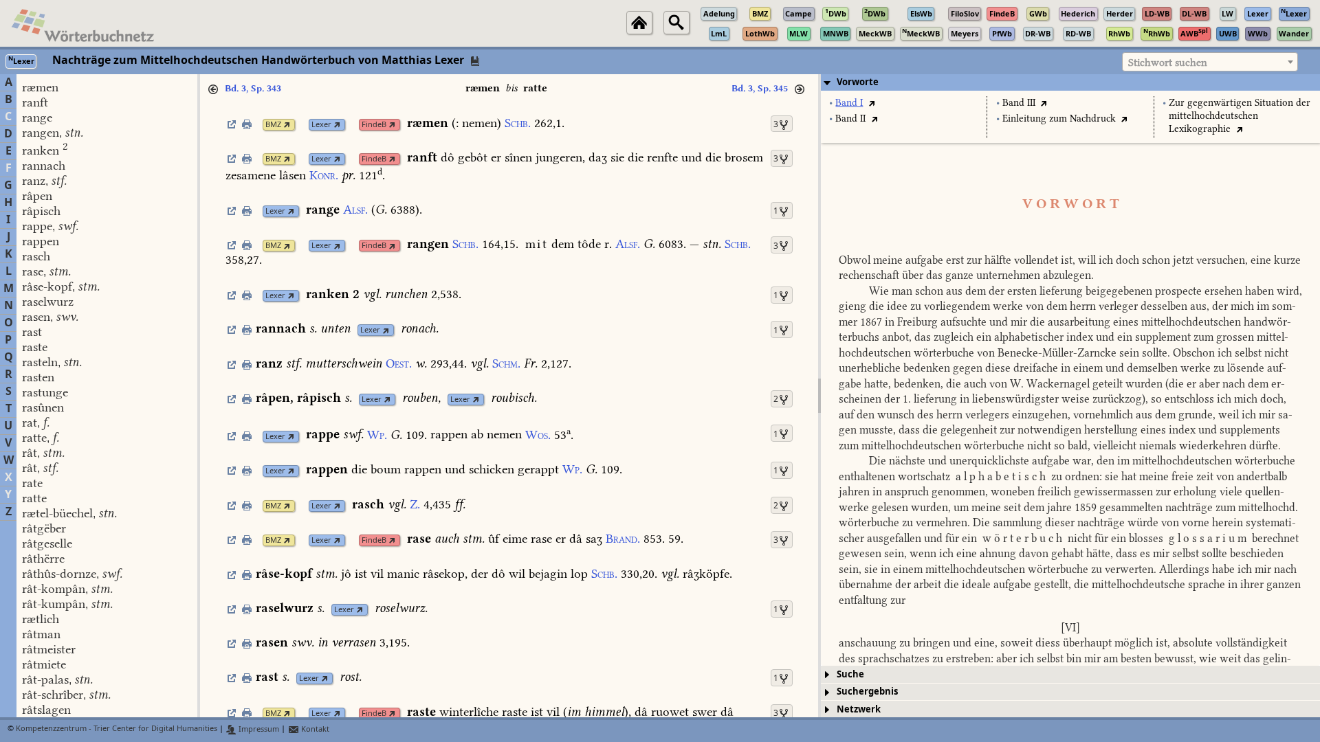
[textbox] (1210, 62)
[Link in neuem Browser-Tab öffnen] (287, 125)
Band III (1018, 103)
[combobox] (1210, 61)
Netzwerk (859, 709)
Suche (850, 674)
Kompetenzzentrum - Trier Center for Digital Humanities (116, 729)
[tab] (1070, 82)
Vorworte (858, 82)
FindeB (374, 125)
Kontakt (314, 729)
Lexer (321, 125)
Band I (849, 103)
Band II (850, 118)
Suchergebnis (867, 691)
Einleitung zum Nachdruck (1059, 118)
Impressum (257, 729)
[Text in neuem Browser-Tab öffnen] (871, 103)
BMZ (273, 125)
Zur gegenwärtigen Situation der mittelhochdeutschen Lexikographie (1239, 116)
